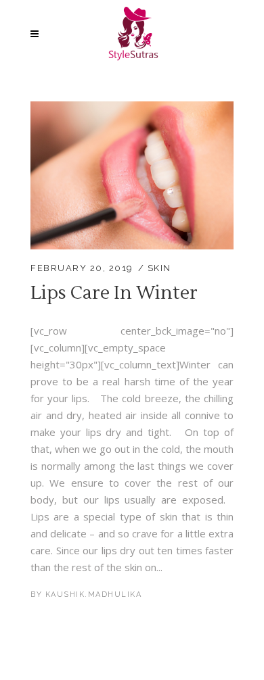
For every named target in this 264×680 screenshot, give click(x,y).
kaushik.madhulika (93, 594)
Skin (159, 268)
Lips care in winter (114, 293)
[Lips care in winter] (132, 109)
